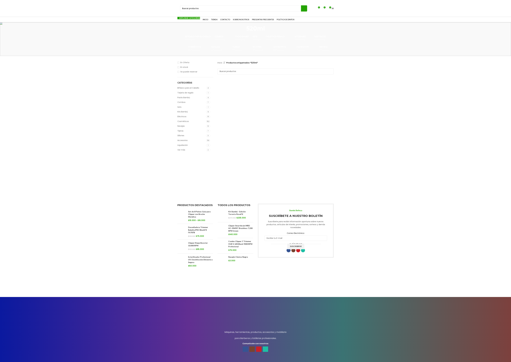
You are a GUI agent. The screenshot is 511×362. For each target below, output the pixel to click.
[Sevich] (188, 289)
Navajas (181, 126)
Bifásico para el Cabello (188, 88)
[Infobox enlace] (255, 316)
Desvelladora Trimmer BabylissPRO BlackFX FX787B (198, 230)
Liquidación (182, 145)
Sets (179, 107)
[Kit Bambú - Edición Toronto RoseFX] (222, 215)
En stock (184, 67)
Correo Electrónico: (296, 233)
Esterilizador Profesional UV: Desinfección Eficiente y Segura (200, 259)
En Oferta (184, 62)
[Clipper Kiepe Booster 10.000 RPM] (181, 247)
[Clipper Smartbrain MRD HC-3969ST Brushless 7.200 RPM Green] (222, 230)
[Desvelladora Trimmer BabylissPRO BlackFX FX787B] (181, 231)
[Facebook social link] (289, 250)
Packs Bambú (183, 97)
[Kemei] (300, 289)
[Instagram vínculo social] (293, 250)
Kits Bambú (182, 111)
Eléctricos (181, 116)
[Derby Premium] (211, 289)
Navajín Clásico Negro (238, 257)
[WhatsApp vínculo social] (303, 250)
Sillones (180, 135)
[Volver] (243, 28)
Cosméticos (183, 121)
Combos (181, 102)
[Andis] (322, 289)
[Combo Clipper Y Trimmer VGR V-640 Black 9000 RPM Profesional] (222, 246)
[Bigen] (255, 289)
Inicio (219, 62)
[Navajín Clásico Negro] (222, 261)
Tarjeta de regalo (185, 92)
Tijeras (180, 130)
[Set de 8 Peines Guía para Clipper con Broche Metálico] (181, 216)
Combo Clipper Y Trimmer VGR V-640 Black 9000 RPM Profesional (240, 244)
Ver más (181, 149)
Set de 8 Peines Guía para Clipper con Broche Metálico (199, 214)
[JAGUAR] (233, 289)
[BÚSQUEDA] (304, 8)
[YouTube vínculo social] (298, 250)
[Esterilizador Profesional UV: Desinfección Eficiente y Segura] (181, 261)
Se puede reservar (188, 72)
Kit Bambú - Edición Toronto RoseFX (237, 212)
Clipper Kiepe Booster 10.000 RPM (198, 244)
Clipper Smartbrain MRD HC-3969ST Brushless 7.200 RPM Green (240, 228)
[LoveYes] (278, 289)
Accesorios (182, 140)
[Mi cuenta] (312, 8)
